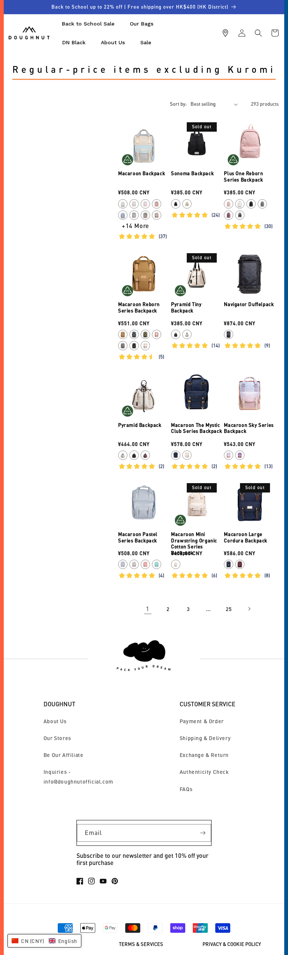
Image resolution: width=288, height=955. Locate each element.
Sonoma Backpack (192, 173)
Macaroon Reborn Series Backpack (139, 307)
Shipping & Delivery (205, 738)
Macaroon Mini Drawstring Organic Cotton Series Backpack (194, 543)
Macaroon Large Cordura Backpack (245, 537)
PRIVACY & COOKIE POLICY (231, 944)
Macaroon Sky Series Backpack (248, 428)
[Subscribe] (202, 833)
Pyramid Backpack (140, 425)
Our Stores (57, 738)
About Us (55, 721)
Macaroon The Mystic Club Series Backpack (196, 428)
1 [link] (148, 608)
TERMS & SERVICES (141, 944)
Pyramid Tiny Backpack (186, 307)
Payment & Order (202, 721)
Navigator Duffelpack (249, 304)
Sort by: (178, 104)
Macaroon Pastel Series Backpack (138, 537)
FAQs (186, 789)
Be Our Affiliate (64, 755)
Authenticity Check (204, 772)
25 (228, 609)
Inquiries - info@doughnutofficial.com (78, 776)
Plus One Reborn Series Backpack (243, 176)
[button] (258, 33)
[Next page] (249, 609)
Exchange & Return (204, 755)
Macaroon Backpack (141, 173)
